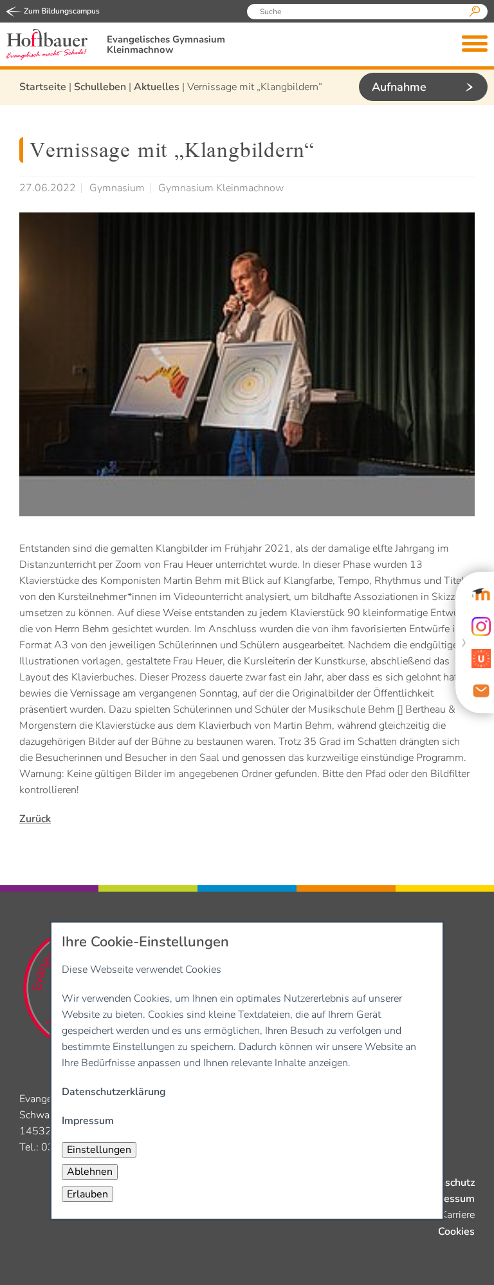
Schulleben (100, 87)
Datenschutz (445, 1183)
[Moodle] (481, 594)
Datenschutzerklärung (114, 1092)
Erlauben (87, 1194)
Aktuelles (156, 87)
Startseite (42, 87)
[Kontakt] (481, 690)
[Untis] (481, 658)
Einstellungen (99, 1150)
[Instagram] (481, 626)
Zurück (35, 819)
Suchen (475, 11)
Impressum (449, 1199)
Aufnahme (399, 87)
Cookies (456, 1231)
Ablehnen (90, 1172)
